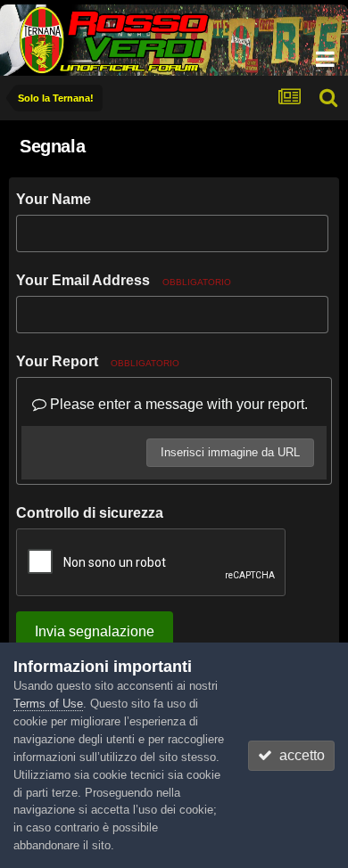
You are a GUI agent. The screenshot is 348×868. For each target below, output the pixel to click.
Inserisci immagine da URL (230, 452)
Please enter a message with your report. (177, 404)
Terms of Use (48, 703)
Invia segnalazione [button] (94, 631)
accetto (298, 755)
